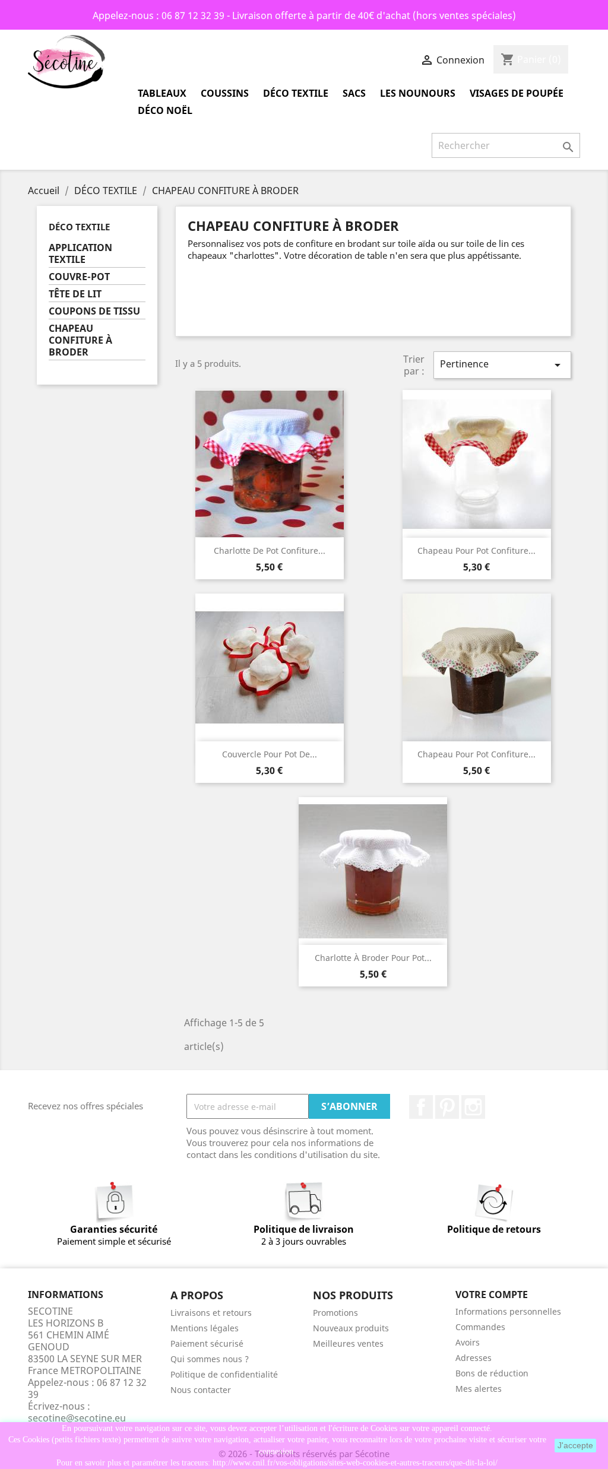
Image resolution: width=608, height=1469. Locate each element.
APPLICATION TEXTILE (80, 254)
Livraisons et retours (211, 1312)
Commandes (480, 1326)
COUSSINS (225, 93)
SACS (354, 93)
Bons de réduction (491, 1373)
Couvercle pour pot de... (269, 754)
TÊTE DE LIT (75, 294)
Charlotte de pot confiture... (269, 550)
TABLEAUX (162, 93)
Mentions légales (204, 1328)
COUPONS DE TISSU (94, 311)
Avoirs (467, 1342)
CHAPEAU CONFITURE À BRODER (80, 340)
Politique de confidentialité (224, 1374)
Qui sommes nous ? (209, 1359)
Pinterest (447, 1107)
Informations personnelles (508, 1311)
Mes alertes (478, 1388)
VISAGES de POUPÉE (516, 93)
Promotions (335, 1312)
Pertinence (502, 364)
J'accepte (575, 1445)
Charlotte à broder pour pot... (373, 957)
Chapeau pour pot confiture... (476, 550)
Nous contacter (200, 1389)
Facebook (421, 1107)
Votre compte (491, 1294)
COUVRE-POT (79, 277)
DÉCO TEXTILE (295, 93)
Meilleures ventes (348, 1343)
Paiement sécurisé (206, 1343)
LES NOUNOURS (417, 93)
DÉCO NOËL (165, 110)
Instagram (473, 1107)
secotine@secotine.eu (77, 1417)
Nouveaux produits (351, 1328)
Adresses (473, 1357)
